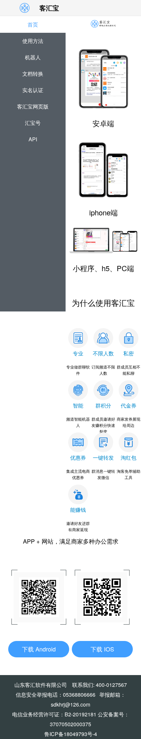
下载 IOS (102, 649)
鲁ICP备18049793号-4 (70, 734)
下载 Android (39, 649)
